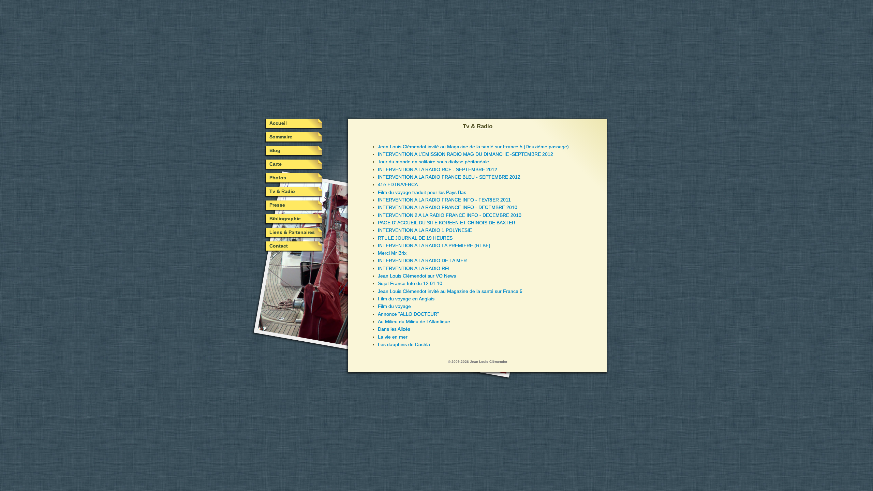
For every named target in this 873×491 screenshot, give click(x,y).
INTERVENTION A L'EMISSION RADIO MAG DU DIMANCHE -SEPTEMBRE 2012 (465, 154)
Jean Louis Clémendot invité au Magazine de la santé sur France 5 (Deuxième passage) (473, 146)
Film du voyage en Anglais (406, 298)
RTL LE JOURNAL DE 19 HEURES (415, 238)
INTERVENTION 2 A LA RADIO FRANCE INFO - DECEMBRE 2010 (449, 215)
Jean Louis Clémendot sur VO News (417, 276)
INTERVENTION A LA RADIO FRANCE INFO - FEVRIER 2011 (444, 200)
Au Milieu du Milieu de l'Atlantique (414, 321)
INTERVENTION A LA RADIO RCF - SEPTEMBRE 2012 (437, 169)
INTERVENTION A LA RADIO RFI (413, 268)
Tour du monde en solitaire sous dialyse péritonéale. (434, 161)
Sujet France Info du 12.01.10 (410, 283)
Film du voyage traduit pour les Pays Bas (422, 192)
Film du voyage (394, 306)
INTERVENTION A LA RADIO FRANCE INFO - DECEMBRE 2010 (447, 207)
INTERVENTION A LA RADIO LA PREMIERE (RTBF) (434, 245)
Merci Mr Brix (392, 253)
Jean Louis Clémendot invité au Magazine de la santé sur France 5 (450, 291)
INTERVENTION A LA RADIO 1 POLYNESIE (425, 230)
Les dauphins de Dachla (404, 344)
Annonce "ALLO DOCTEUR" (408, 314)
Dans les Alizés (394, 329)
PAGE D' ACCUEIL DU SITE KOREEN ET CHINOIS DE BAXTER (446, 222)
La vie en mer (393, 337)
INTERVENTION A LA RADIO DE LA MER (422, 260)
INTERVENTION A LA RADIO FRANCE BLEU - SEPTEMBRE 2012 (449, 177)
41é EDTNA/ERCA (398, 184)
